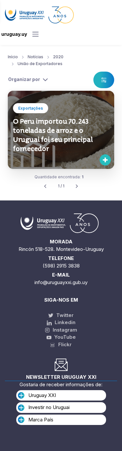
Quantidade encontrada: (59, 176)
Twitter (64, 315)
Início (13, 56)
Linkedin (64, 322)
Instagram (64, 330)
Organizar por (24, 79)
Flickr (63, 344)
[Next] (77, 186)
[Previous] (45, 186)
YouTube (64, 337)
